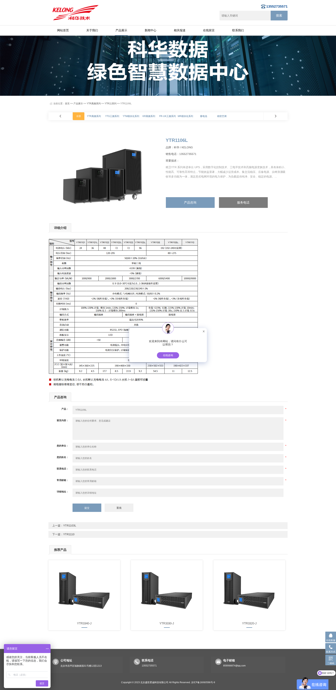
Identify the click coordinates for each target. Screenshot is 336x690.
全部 (78, 116)
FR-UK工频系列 (167, 116)
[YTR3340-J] (84, 589)
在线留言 (209, 30)
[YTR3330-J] (167, 589)
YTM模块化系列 (131, 116)
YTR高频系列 (94, 103)
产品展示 (121, 30)
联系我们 (238, 30)
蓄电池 (203, 116)
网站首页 (63, 30)
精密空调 (222, 116)
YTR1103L (69, 525)
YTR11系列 (110, 103)
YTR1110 (68, 534)
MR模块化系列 (185, 116)
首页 (67, 103)
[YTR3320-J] (249, 589)
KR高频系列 (149, 116)
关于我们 (92, 30)
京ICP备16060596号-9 (203, 682)
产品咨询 (190, 202)
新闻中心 (150, 30)
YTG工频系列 (112, 116)
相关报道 (180, 30)
